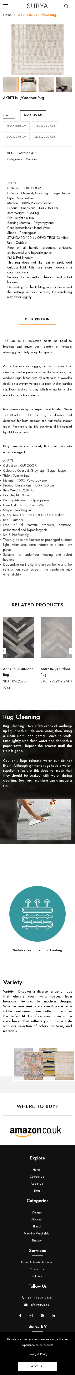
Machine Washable (36, 1233)
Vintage (37, 1212)
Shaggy (37, 1240)
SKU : (11, 153)
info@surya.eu (39, 1304)
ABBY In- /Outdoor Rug (18, 672)
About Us (37, 1183)
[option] (37, 49)
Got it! (37, 1366)
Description (37, 319)
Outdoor (31, 159)
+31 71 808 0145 (39, 1297)
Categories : (15, 159)
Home (7, 15)
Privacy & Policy (38, 1354)
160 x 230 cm (45, 126)
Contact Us (37, 1176)
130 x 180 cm (33, 115)
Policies (37, 1276)
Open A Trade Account (36, 1262)
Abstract (36, 1219)
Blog (37, 1190)
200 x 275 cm (16, 137)
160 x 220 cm (16, 126)
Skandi (36, 1226)
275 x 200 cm (45, 137)
